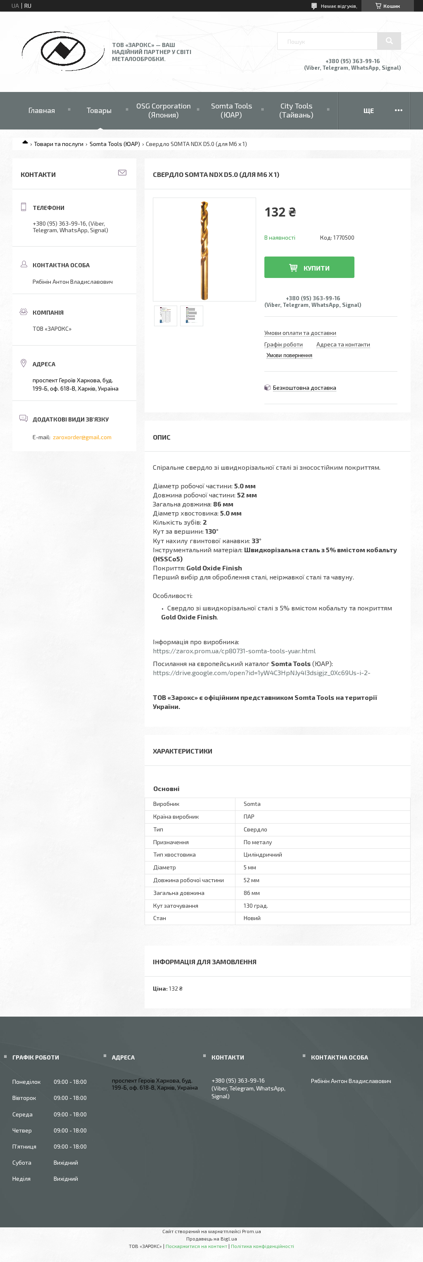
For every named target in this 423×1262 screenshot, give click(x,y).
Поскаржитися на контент (196, 1246)
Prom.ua (251, 1231)
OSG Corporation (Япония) (163, 110)
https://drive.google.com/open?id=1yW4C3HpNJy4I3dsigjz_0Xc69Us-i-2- (262, 672)
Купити (317, 268)
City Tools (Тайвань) (296, 110)
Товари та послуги (58, 143)
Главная (41, 110)
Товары (99, 110)
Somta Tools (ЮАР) (231, 110)
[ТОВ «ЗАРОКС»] (63, 68)
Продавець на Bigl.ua (211, 1238)
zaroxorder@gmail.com (82, 436)
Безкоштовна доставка (304, 387)
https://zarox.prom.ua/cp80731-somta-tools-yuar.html (234, 651)
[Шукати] (389, 40)
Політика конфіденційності (262, 1246)
